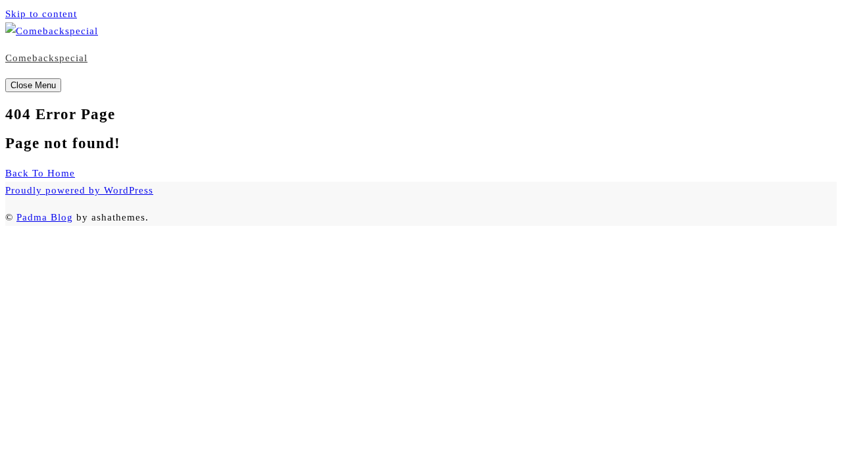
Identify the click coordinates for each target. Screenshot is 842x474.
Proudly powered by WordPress (79, 190)
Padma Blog (44, 217)
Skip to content (41, 14)
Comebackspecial (46, 58)
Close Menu (33, 85)
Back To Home (40, 173)
